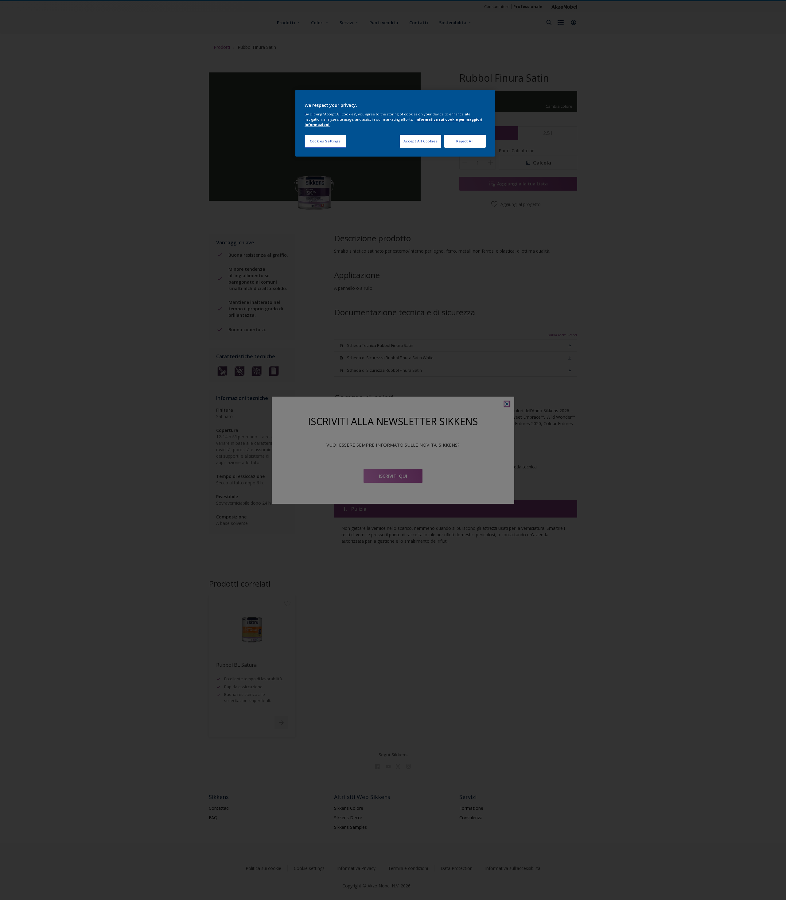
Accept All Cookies (420, 141)
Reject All (465, 141)
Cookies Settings (325, 141)
